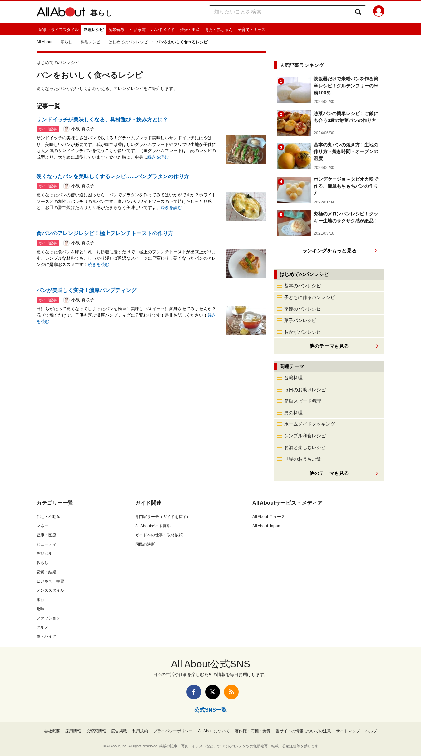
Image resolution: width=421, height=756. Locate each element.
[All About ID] (378, 12)
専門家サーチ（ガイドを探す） (162, 516)
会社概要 (52, 731)
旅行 (40, 599)
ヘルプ (371, 731)
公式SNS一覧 (210, 710)
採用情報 (73, 731)
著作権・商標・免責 (252, 731)
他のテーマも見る (329, 473)
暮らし (101, 13)
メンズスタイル (50, 590)
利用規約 (140, 731)
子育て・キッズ (251, 29)
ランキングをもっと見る (329, 250)
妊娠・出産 (190, 29)
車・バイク (46, 636)
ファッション (48, 618)
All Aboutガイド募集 (153, 526)
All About (44, 42)
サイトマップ (348, 731)
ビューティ (46, 544)
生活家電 (138, 29)
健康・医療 (46, 535)
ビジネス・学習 (50, 581)
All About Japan (266, 526)
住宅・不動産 (48, 516)
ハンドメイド (163, 29)
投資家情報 (96, 731)
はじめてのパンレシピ (128, 42)
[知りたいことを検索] (358, 11)
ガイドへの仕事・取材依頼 (159, 535)
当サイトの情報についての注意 (303, 731)
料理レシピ (94, 29)
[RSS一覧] (231, 692)
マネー (42, 526)
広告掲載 (119, 731)
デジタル (44, 553)
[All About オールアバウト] (61, 13)
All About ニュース (268, 516)
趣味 (40, 609)
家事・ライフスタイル (59, 29)
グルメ (42, 627)
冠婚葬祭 (117, 29)
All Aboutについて (214, 731)
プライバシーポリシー (173, 731)
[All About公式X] (212, 692)
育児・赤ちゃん (219, 29)
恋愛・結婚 (46, 572)
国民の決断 (145, 544)
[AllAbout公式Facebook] (193, 692)
